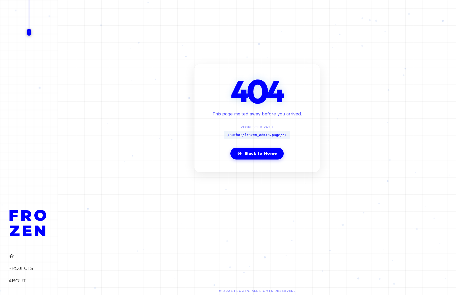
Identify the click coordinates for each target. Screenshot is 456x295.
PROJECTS (20, 268)
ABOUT (17, 280)
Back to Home (261, 153)
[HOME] (28, 256)
